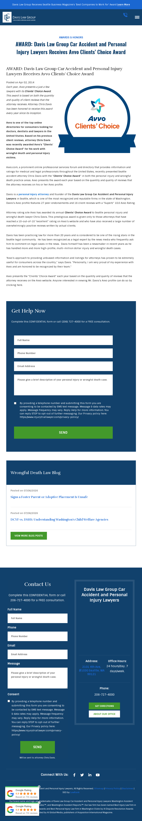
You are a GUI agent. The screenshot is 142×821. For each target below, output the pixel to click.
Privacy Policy (112, 788)
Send (63, 433)
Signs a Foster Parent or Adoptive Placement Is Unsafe (49, 497)
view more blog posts (29, 535)
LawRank (74, 792)
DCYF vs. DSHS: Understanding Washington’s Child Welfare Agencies (59, 519)
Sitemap (99, 788)
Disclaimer (127, 788)
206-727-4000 (126, 15)
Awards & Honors (71, 37)
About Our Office (105, 714)
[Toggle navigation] (137, 17)
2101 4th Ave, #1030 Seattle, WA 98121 (91, 670)
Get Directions (104, 706)
